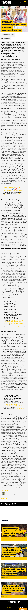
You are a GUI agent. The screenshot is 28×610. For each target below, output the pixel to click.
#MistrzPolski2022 (10, 187)
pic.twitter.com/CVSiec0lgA (13, 190)
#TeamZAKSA (7, 189)
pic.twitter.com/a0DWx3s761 (13, 323)
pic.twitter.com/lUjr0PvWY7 (13, 405)
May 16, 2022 (18, 326)
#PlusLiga (17, 321)
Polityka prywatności (10, 607)
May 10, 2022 (20, 408)
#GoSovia (10, 321)
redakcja (7, 38)
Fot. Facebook (4, 490)
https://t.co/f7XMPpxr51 (12, 404)
